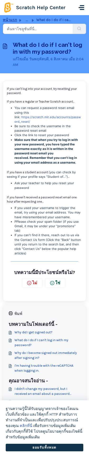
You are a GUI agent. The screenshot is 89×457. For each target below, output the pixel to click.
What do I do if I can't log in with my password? (41, 342)
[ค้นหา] (79, 29)
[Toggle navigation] (81, 7)
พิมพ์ (18, 313)
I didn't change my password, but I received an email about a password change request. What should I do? (42, 391)
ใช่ (57, 282)
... (27, 19)
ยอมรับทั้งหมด (44, 447)
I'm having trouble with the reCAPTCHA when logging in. (43, 368)
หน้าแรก (10, 19)
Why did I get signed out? (33, 332)
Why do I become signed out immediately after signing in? (45, 355)
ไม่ (34, 282)
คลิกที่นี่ (26, 425)
